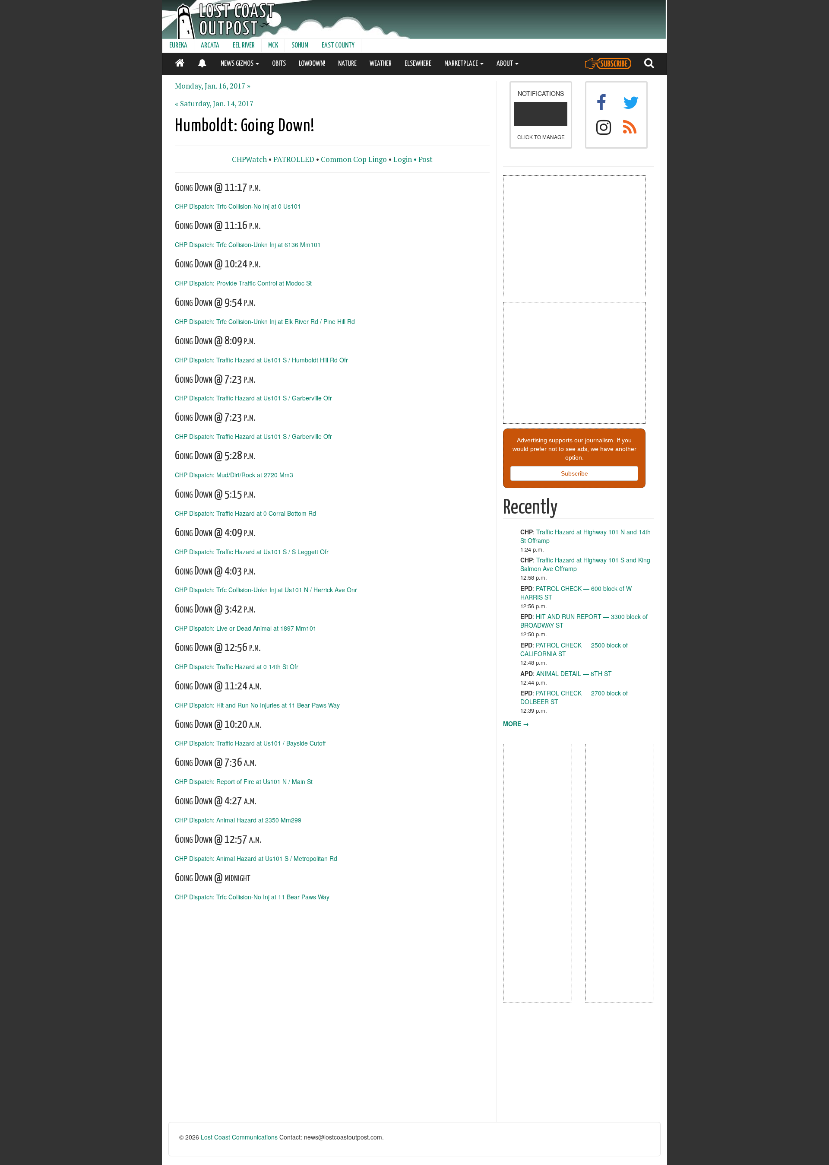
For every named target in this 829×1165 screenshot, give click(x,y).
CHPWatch (249, 159)
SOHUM (299, 45)
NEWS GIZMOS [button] (238, 63)
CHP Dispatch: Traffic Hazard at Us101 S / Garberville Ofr (253, 398)
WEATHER (381, 63)
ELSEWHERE (418, 63)
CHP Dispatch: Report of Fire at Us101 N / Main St (244, 781)
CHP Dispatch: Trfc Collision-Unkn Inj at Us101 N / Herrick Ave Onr (266, 589)
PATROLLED (293, 159)
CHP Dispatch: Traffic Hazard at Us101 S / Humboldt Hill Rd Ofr (261, 359)
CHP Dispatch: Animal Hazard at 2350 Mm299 (238, 820)
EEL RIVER (244, 45)
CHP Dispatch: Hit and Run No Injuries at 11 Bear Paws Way (257, 704)
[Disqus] (332, 1012)
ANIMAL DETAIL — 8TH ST (574, 673)
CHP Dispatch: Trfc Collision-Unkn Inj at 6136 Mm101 (248, 244)
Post (425, 159)
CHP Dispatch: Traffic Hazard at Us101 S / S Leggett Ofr (252, 551)
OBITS (279, 63)
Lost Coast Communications (239, 1137)
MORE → (516, 723)
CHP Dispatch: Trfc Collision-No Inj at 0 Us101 (238, 206)
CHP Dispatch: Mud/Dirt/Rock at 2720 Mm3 (234, 474)
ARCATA (210, 45)
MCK (273, 45)
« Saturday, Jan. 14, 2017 (214, 103)
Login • (405, 159)
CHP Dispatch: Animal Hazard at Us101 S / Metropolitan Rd (256, 858)
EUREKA (178, 45)
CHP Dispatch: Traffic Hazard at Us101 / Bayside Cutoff (250, 743)
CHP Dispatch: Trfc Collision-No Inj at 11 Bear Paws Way (252, 896)
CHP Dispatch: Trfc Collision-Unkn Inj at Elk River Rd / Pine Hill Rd (265, 321)
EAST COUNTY (338, 45)
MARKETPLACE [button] (461, 63)
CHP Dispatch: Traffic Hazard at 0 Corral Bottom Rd (245, 512)
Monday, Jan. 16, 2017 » (212, 86)
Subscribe (574, 473)
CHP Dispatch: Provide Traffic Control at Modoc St (243, 283)
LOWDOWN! (312, 63)
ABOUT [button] (505, 63)
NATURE (347, 63)
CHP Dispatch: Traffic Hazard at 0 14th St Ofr (236, 666)
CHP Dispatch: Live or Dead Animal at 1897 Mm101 (245, 628)
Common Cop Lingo (354, 159)
